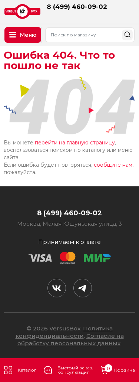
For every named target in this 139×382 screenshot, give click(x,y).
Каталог (27, 370)
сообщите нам (113, 164)
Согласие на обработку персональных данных (70, 339)
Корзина (121, 369)
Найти (127, 34)
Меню (28, 35)
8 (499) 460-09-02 (77, 6)
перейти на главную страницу (75, 142)
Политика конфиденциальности (64, 332)
